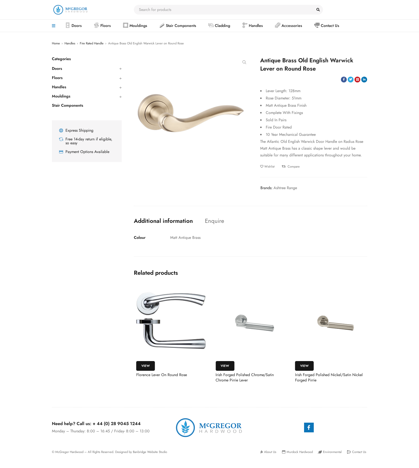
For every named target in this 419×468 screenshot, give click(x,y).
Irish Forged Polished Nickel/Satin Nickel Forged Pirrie (329, 377)
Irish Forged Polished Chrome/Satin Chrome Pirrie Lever (245, 377)
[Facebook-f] (309, 427)
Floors (57, 78)
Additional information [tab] (163, 221)
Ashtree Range (285, 188)
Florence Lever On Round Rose (161, 375)
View (145, 365)
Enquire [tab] (214, 221)
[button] (244, 62)
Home (56, 43)
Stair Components (67, 105)
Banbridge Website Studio (150, 452)
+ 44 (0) (117, 423)
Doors (57, 68)
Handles (69, 43)
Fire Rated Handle (92, 43)
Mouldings (61, 96)
